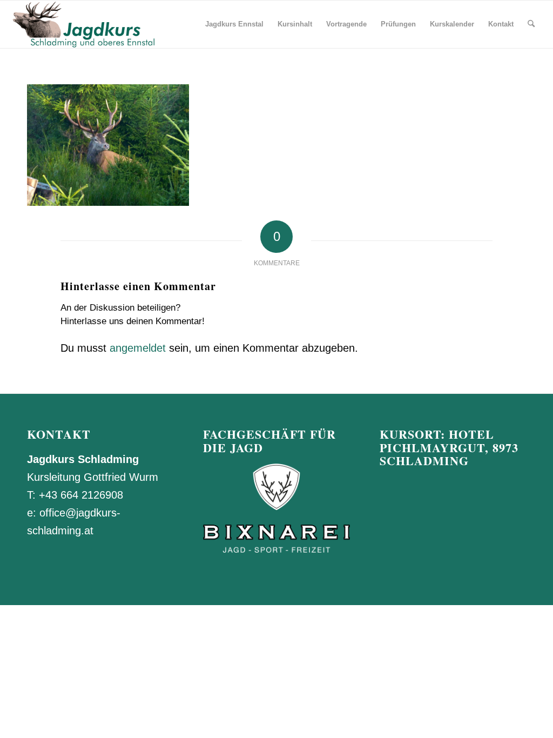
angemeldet (138, 348)
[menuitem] (234, 24)
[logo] (82, 24)
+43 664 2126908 (81, 495)
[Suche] (531, 24)
